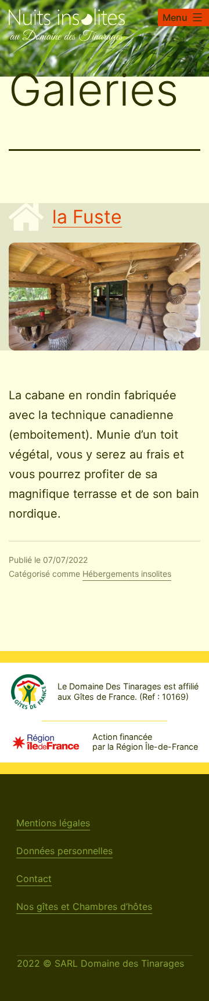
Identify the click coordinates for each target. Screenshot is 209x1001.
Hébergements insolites (126, 574)
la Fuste (87, 216)
